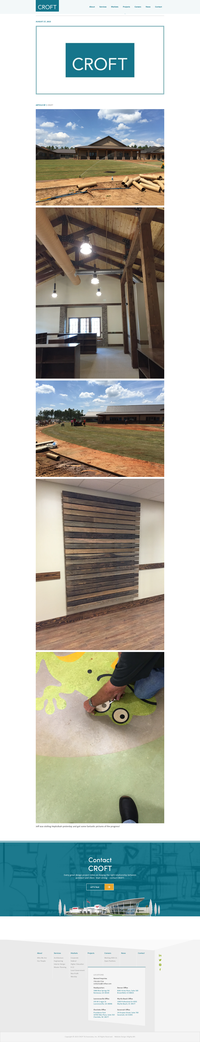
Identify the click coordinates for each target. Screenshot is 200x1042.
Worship (74, 977)
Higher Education (77, 964)
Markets (114, 7)
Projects (126, 7)
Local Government (77, 970)
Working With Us (110, 958)
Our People (41, 961)
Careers (138, 7)
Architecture (58, 958)
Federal (73, 961)
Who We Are (42, 958)
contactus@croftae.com (102, 984)
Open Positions (110, 961)
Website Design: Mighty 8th (124, 1037)
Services (102, 7)
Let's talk (94, 908)
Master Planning (60, 967)
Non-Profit (74, 974)
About (92, 7)
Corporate (74, 958)
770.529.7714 (99, 981)
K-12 (72, 967)
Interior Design (59, 964)
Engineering (58, 961)
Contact (158, 7)
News (148, 7)
